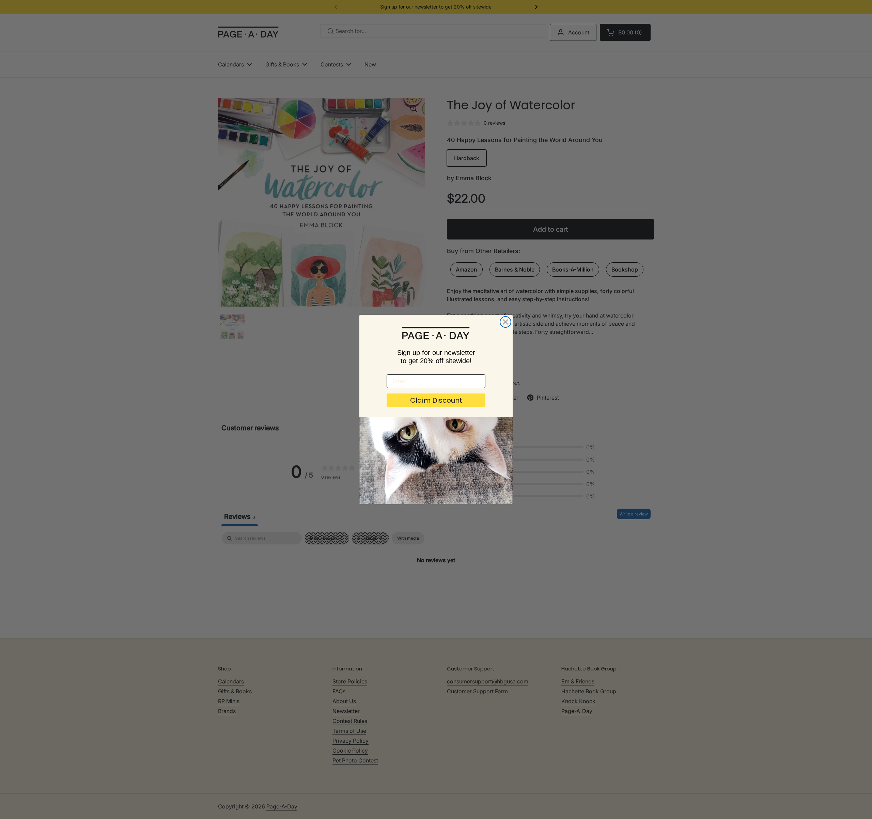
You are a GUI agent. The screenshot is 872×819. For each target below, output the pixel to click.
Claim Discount (436, 400)
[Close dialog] (505, 321)
